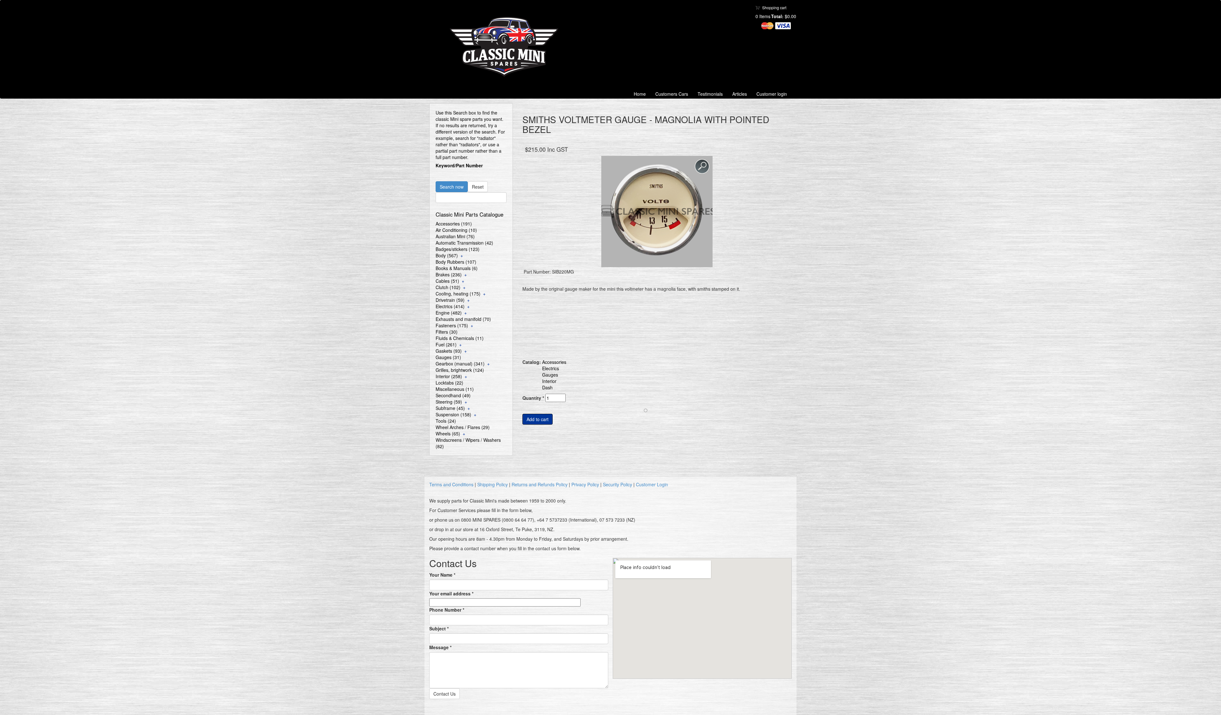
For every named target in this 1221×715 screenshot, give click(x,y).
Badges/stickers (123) (457, 249)
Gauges (550, 374)
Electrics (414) (450, 306)
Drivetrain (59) (450, 300)
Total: (777, 16)
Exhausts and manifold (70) (463, 319)
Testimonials (710, 94)
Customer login (771, 94)
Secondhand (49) (453, 395)
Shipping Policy (492, 484)
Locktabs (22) (449, 382)
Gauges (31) (448, 357)
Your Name (442, 575)
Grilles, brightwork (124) (460, 370)
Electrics (550, 368)
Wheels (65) (448, 433)
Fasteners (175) (452, 325)
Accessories (554, 362)
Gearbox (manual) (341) (460, 363)
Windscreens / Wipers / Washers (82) (468, 443)
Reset (478, 187)
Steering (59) (449, 402)
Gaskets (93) (449, 351)
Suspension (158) (453, 414)
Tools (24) (446, 421)
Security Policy (617, 484)
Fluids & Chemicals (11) (460, 338)
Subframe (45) (450, 408)
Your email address (451, 593)
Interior (549, 381)
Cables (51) (447, 281)
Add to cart (537, 419)
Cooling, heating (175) (458, 293)
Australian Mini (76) (455, 236)
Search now (452, 187)
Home (640, 94)
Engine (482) (449, 312)
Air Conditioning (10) (456, 230)
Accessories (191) (454, 223)
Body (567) (447, 255)
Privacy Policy (585, 484)
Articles (739, 94)
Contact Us (444, 694)
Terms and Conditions (451, 484)
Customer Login (652, 484)
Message (440, 647)
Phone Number (446, 610)
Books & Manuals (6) (457, 268)
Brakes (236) (449, 274)
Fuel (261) (446, 344)
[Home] (506, 47)
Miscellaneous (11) (455, 389)
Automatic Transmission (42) (464, 242)
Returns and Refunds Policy (540, 484)
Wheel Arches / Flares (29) (463, 427)
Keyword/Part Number (459, 165)
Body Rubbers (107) (456, 262)
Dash (547, 387)
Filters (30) (447, 332)
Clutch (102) (448, 287)
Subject (439, 628)
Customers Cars (671, 94)
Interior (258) (449, 376)
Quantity (533, 398)
